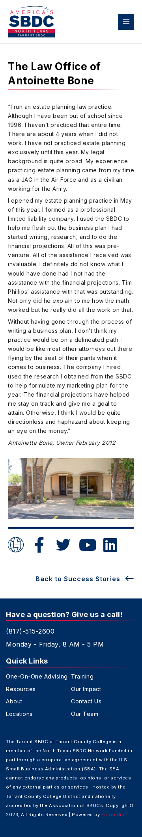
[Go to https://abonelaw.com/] (16, 545)
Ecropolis (113, 814)
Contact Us (86, 701)
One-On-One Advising (37, 676)
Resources (21, 689)
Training (82, 676)
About (14, 701)
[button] (85, 578)
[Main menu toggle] (126, 22)
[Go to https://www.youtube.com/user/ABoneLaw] (87, 545)
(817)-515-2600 (30, 631)
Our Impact (86, 689)
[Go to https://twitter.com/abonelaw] (63, 545)
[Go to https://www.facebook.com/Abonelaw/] (39, 545)
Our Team (84, 714)
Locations (19, 714)
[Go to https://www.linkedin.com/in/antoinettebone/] (110, 545)
